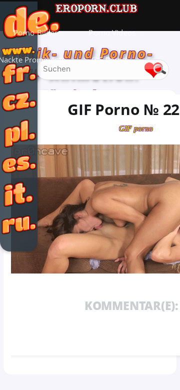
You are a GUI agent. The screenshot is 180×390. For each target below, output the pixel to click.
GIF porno (136, 128)
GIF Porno (109, 59)
